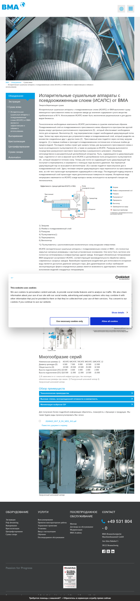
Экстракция (14, 101)
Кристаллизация (16, 141)
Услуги (43, 512)
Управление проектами (47, 526)
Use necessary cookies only (69, 321)
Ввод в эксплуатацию (47, 532)
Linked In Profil (112, 551)
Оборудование (16, 82)
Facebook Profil (103, 551)
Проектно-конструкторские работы (52, 523)
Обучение (42, 534)
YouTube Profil (108, 551)
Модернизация (76, 530)
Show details (118, 312)
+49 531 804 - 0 (117, 524)
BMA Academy (76, 533)
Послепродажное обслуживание (51, 537)
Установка (42, 529)
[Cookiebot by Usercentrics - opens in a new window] (117, 278)
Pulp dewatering (12, 523)
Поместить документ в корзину (54, 425)
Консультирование (45, 520)
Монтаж (73, 524)
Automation (14, 157)
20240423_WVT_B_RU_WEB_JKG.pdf (61, 421)
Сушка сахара (15, 151)
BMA (7, 82)
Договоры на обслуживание (81, 527)
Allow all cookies (110, 321)
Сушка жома (14, 106)
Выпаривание (15, 136)
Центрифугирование (19, 146)
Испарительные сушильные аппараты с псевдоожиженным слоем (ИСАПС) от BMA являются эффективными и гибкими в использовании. (20, 121)
